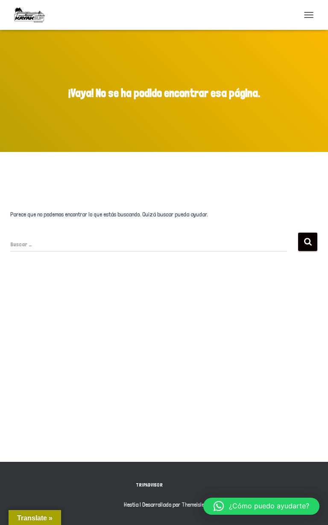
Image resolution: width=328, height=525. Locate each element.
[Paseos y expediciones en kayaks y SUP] (32, 15)
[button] (261, 506)
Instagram (192, 484)
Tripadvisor (149, 485)
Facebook (177, 484)
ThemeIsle (193, 504)
